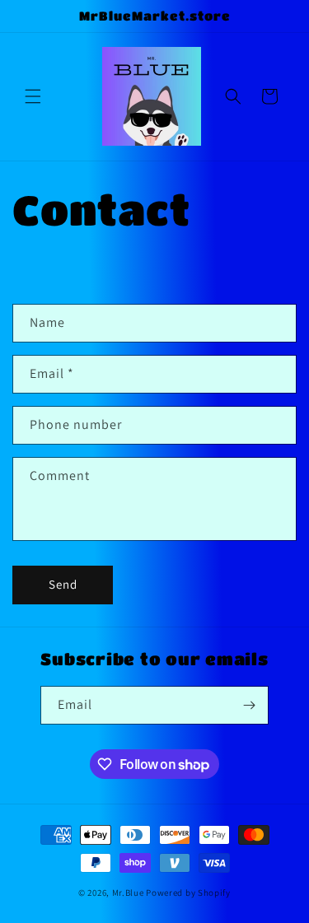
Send (63, 584)
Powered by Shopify (188, 892)
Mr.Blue (128, 892)
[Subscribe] (250, 705)
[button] (33, 96)
